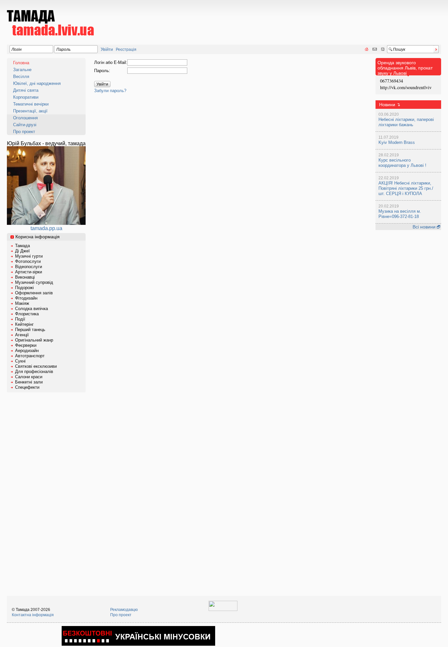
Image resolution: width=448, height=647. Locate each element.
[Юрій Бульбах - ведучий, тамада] (46, 223)
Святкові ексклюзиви (36, 366)
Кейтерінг (24, 324)
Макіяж (22, 303)
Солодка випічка (31, 308)
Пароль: (102, 70)
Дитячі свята (25, 90)
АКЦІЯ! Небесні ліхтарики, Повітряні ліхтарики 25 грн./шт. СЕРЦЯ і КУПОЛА (405, 188)
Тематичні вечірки (31, 104)
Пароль (63, 49)
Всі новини (425, 227)
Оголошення (25, 117)
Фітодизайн (26, 298)
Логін (16, 49)
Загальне (22, 69)
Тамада (22, 245)
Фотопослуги (28, 261)
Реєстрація (126, 49)
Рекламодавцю (124, 609)
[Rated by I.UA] (223, 609)
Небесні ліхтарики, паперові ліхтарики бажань (406, 122)
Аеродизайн (27, 350)
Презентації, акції (30, 110)
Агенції (22, 334)
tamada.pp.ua (46, 228)
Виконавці (25, 277)
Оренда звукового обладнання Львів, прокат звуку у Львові (405, 68)
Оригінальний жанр (34, 340)
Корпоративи (25, 97)
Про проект (24, 131)
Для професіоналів (34, 371)
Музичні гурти (29, 256)
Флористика (27, 313)
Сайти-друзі (24, 124)
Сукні (20, 361)
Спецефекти (27, 387)
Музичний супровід (34, 282)
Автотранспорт (30, 355)
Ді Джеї (22, 250)
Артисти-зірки (28, 271)
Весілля (21, 76)
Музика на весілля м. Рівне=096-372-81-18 (399, 214)
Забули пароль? (110, 90)
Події (20, 319)
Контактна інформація (33, 615)
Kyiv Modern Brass (396, 142)
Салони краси (28, 376)
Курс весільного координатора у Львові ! (402, 163)
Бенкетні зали (29, 382)
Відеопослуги (28, 266)
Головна (21, 62)
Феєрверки (25, 345)
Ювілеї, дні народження (37, 83)
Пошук (399, 49)
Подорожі (24, 287)
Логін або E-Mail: (110, 62)
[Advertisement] (321, 18)
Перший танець (30, 329)
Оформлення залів (34, 292)
